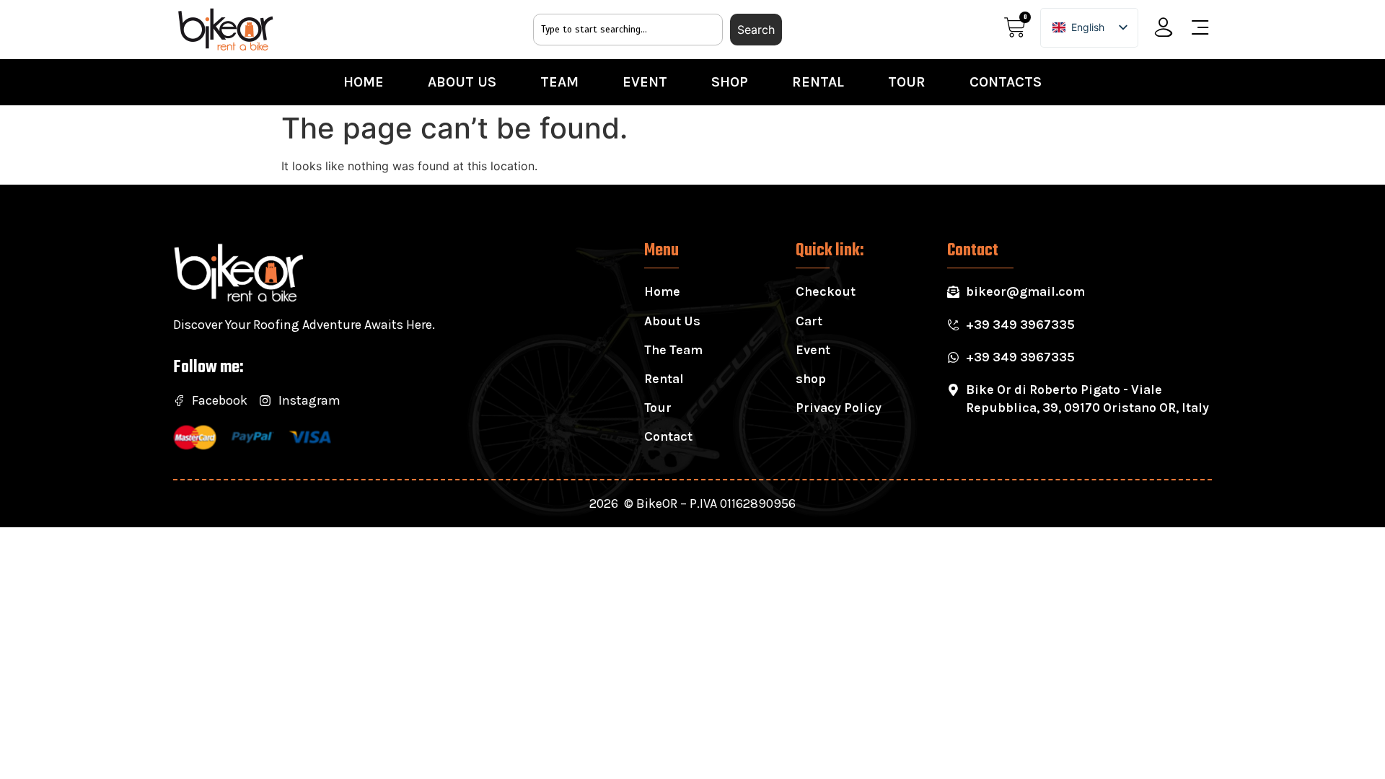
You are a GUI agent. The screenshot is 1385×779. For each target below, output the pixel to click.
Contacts (1006, 82)
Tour (906, 82)
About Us (462, 82)
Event (645, 82)
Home (363, 82)
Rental (818, 82)
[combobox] (628, 29)
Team (559, 82)
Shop (729, 82)
